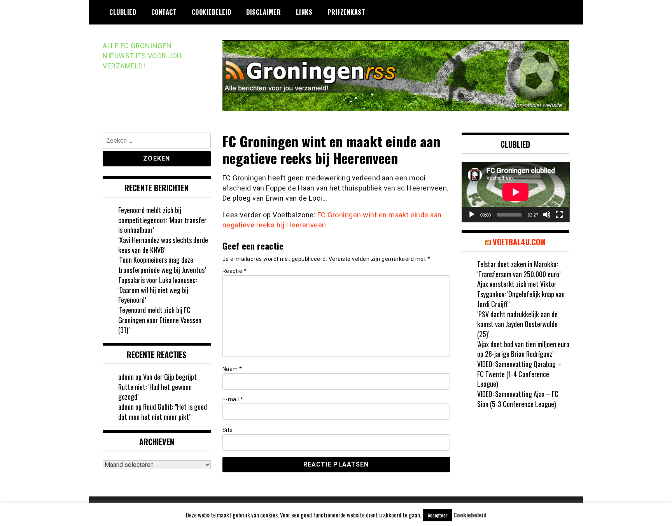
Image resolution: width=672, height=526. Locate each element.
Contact (164, 12)
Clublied (122, 12)
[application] (516, 192)
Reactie (234, 271)
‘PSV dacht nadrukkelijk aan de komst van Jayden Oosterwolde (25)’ (517, 324)
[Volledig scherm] (559, 214)
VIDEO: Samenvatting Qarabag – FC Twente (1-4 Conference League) (519, 374)
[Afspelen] (472, 214)
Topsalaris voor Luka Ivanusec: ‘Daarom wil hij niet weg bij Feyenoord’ (157, 290)
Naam (232, 369)
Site (227, 430)
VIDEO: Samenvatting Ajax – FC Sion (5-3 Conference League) (517, 399)
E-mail (232, 399)
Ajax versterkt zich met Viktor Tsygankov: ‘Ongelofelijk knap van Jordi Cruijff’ (521, 294)
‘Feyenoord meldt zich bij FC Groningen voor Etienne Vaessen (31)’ (159, 320)
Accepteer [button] (438, 515)
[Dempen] (547, 214)
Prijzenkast (346, 12)
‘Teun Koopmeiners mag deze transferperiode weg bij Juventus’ (162, 265)
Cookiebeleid (211, 12)
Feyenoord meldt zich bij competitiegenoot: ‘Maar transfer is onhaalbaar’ (162, 220)
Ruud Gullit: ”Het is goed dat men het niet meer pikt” (162, 412)
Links (304, 12)
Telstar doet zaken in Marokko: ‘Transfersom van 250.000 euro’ (518, 269)
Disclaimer (263, 12)
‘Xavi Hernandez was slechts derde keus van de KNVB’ (163, 245)
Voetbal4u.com (519, 242)
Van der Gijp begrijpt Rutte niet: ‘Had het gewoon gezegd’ (157, 387)
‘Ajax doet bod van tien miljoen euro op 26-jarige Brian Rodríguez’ (523, 349)
